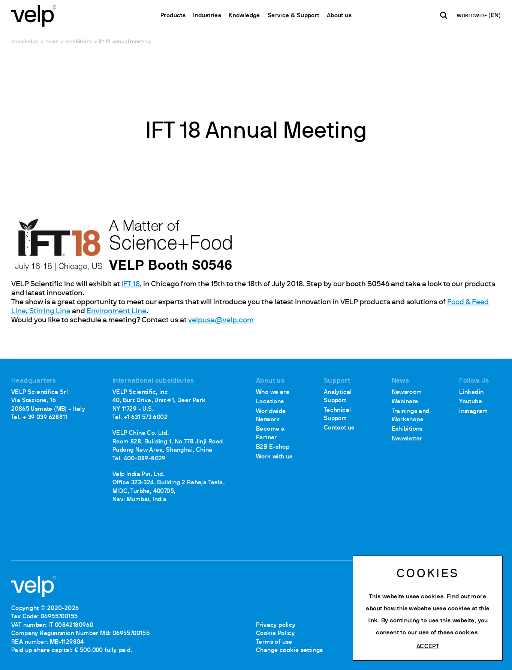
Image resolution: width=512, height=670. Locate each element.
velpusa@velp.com (220, 320)
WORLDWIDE (472, 16)
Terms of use (274, 642)
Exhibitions (78, 41)
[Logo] (33, 15)
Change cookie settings (289, 650)
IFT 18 (130, 284)
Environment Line (116, 311)
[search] (444, 15)
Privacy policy (276, 625)
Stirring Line (49, 311)
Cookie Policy (275, 633)
